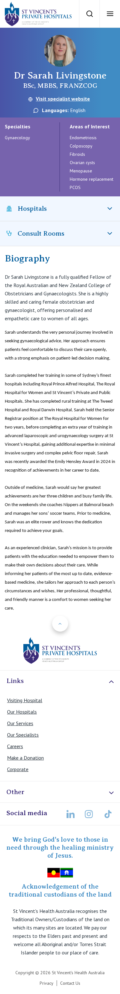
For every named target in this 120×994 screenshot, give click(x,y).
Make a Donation (25, 758)
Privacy (46, 983)
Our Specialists (23, 735)
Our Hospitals (22, 712)
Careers (15, 746)
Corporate (17, 769)
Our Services (20, 723)
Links (15, 681)
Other (15, 792)
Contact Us (70, 983)
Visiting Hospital (24, 700)
